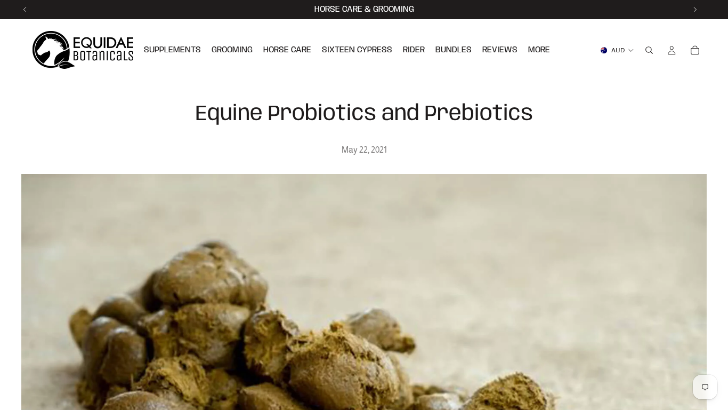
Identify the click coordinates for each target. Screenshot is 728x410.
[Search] (649, 50)
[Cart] (695, 50)
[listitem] (539, 50)
